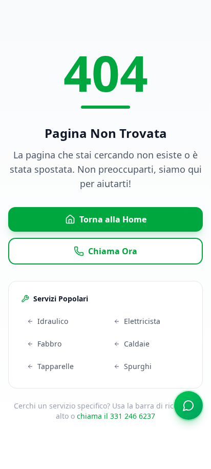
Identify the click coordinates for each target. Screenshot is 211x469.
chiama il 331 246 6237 (116, 416)
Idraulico (52, 321)
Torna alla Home (112, 219)
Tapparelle (55, 366)
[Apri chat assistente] (188, 405)
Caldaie (137, 344)
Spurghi (138, 366)
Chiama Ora (112, 251)
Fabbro (49, 344)
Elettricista (142, 321)
